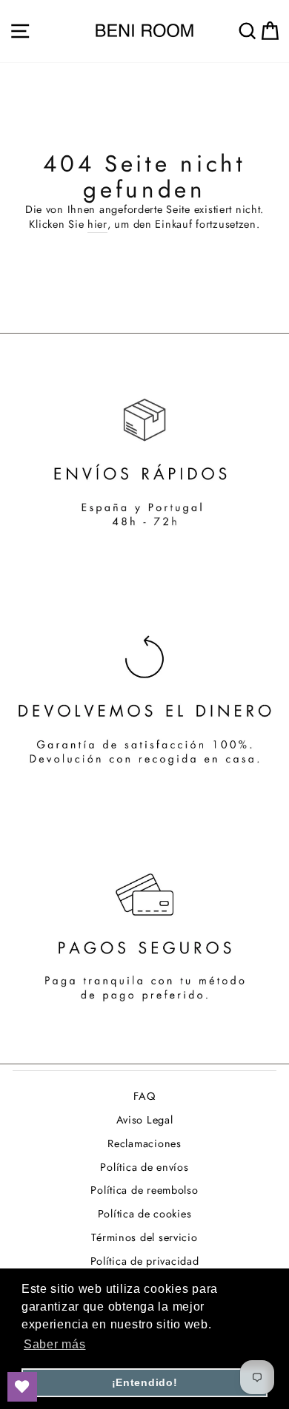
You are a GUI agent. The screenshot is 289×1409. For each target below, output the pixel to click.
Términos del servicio (144, 1237)
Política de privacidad (144, 1261)
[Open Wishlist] (22, 1387)
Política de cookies (145, 1213)
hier (97, 224)
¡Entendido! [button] (145, 1382)
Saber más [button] (55, 1344)
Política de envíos (144, 1167)
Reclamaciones (144, 1143)
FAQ (144, 1096)
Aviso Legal (144, 1119)
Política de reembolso (144, 1190)
